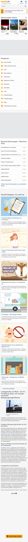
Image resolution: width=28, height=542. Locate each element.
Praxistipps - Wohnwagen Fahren (11, 314)
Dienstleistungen (8, 95)
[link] (5, 27)
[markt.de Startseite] (5, 1)
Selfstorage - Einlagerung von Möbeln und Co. (13, 378)
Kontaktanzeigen (8, 98)
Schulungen (13, 434)
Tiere (5, 69)
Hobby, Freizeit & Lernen (10, 66)
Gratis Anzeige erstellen (15, 536)
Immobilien (6, 87)
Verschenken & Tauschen (10, 106)
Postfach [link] (21, 3)
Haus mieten (15, 469)
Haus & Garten (7, 62)
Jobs (5, 91)
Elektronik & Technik (9, 80)
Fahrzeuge (6, 84)
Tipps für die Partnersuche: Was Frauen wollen (13, 251)
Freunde (8, 447)
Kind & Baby (7, 77)
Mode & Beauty (7, 73)
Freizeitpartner (13, 447)
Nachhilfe (3, 434)
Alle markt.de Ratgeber (8, 388)
